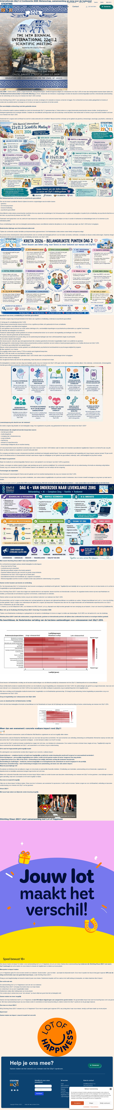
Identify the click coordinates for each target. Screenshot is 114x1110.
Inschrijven (39, 1093)
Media (101, 2)
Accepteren (77, 1103)
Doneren (107, 6)
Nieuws (89, 2)
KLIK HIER (81, 613)
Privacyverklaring (94, 1106)
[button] (110, 1089)
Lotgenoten (44, 6)
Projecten (65, 6)
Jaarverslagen (65, 1096)
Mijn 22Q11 (109, 2)
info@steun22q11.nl (89, 1083)
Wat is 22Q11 (29, 6)
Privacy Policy (65, 1093)
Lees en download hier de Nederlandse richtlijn (15, 701)
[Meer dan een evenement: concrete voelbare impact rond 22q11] (2, 731)
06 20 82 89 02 (88, 1085)
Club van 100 (82, 2)
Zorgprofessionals (71, 2)
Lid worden (92, 6)
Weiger (91, 1103)
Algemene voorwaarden (68, 1094)
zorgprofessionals (76, 602)
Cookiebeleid (86, 1106)
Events (96, 2)
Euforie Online (36, 1104)
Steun (55, 6)
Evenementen (65, 1087)
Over (21, 6)
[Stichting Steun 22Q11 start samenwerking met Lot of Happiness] (57, 821)
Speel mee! (3, 1012)
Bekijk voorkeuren (105, 1103)
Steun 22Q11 (19, 1104)
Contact (75, 6)
